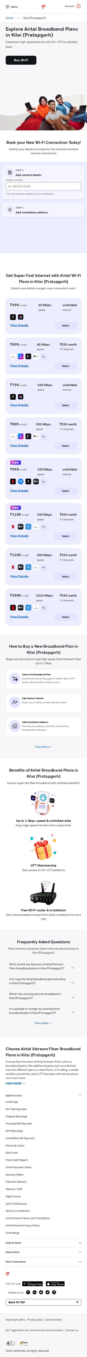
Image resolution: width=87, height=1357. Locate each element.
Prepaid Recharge (16, 1116)
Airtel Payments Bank (19, 1167)
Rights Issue (13, 1196)
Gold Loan (12, 1152)
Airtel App (12, 1101)
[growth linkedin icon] (35, 1292)
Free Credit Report (17, 1160)
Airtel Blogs (13, 1232)
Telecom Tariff (14, 1189)
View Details (19, 325)
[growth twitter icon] (48, 1292)
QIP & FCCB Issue (16, 1203)
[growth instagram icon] (54, 1292)
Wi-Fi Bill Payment (16, 1109)
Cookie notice (53, 1319)
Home (9, 18)
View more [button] (14, 1083)
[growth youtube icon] (41, 1292)
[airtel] (43, 7)
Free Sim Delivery (16, 1181)
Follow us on (16, 1292)
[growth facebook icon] (28, 1292)
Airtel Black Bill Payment (20, 1138)
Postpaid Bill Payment (19, 1123)
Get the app (13, 1283)
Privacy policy (35, 1319)
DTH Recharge (14, 1130)
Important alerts (15, 1319)
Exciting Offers (14, 1174)
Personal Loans (15, 1145)
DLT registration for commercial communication (35, 1330)
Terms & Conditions (18, 1210)
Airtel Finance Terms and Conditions (28, 1218)
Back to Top (16, 1302)
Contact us (72, 1330)
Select (65, 325)
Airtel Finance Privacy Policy (23, 1225)
